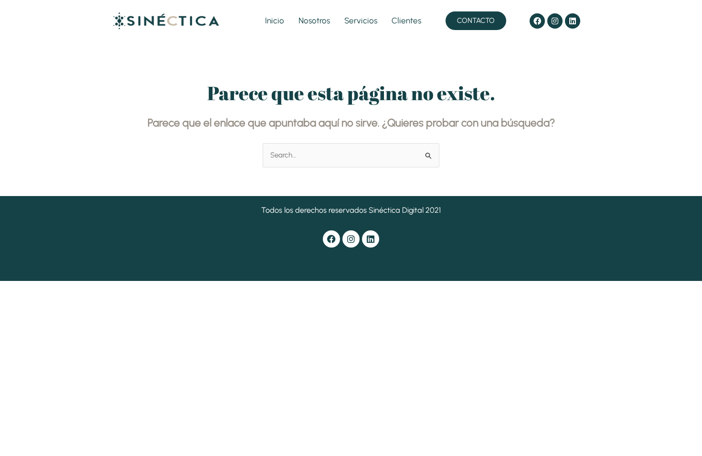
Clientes (406, 20)
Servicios (360, 20)
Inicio (274, 20)
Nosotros (314, 20)
